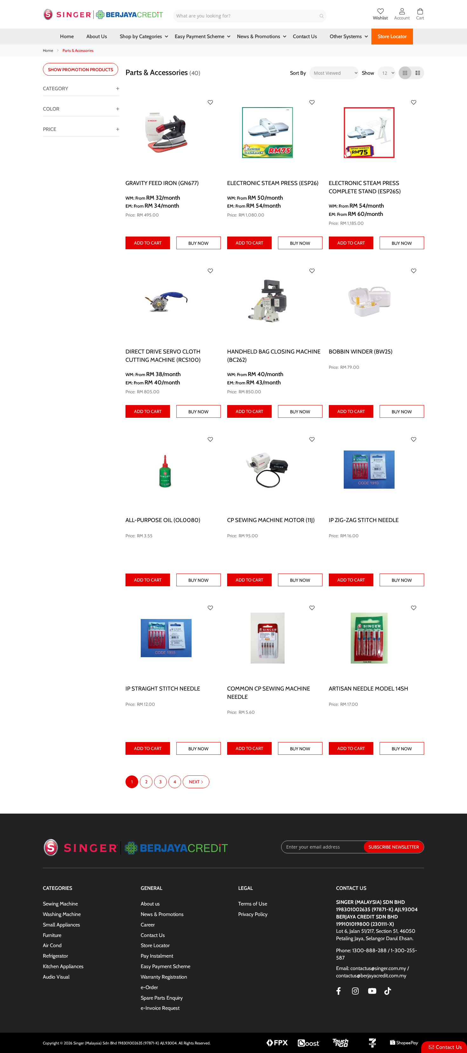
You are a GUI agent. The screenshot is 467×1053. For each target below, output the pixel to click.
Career (148, 925)
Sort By (298, 73)
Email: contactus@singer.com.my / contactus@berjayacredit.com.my (372, 972)
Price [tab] (49, 129)
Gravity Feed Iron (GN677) (162, 183)
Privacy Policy (252, 914)
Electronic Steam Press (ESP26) (273, 183)
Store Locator (155, 945)
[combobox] (250, 16)
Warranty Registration (164, 977)
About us (150, 904)
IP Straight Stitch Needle (162, 688)
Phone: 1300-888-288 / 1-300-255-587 (376, 954)
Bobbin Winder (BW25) (361, 351)
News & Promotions (162, 914)
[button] (210, 102)
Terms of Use (252, 904)
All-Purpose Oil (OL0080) (162, 520)
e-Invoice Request (160, 1008)
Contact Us (153, 935)
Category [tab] (55, 89)
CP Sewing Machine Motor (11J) (271, 520)
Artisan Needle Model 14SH (368, 688)
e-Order (149, 987)
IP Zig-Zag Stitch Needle (364, 520)
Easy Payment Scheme (165, 966)
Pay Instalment (157, 956)
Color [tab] (51, 109)
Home (48, 50)
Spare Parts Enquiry (162, 998)
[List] (417, 72)
